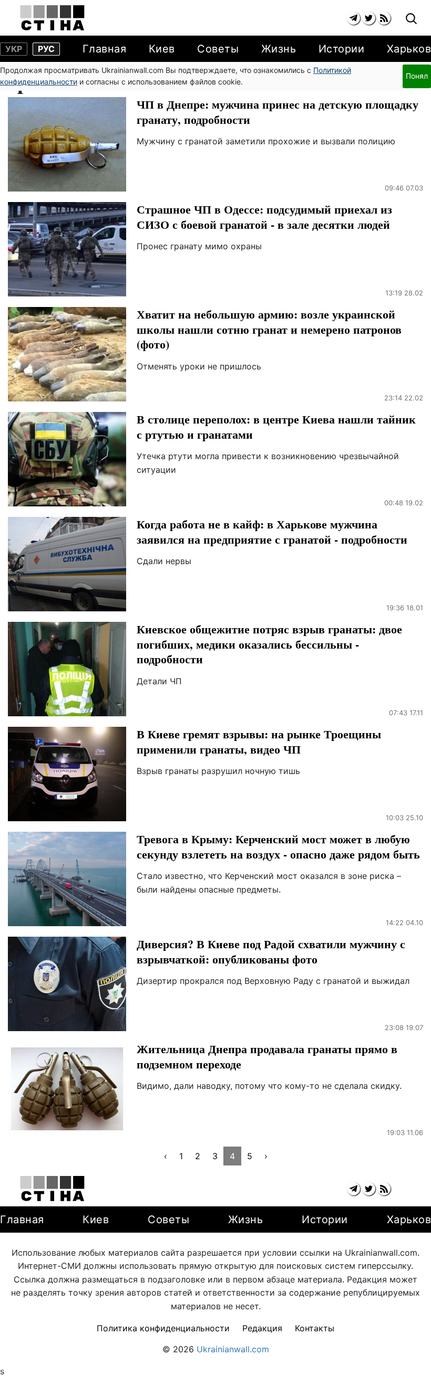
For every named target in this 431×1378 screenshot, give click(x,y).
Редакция (262, 1328)
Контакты (314, 1328)
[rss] (384, 18)
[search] (411, 19)
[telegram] (353, 18)
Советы (218, 49)
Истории (342, 49)
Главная (105, 49)
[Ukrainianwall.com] (52, 17)
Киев (162, 49)
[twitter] (368, 18)
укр (13, 49)
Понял (417, 75)
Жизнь (278, 49)
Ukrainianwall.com (233, 1349)
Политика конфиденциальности (163, 1328)
